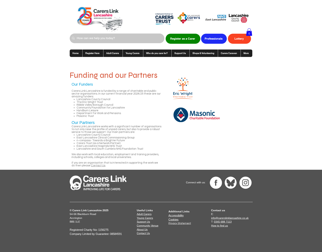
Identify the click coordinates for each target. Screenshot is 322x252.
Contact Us (98, 165)
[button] (249, 32)
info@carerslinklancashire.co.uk (230, 217)
